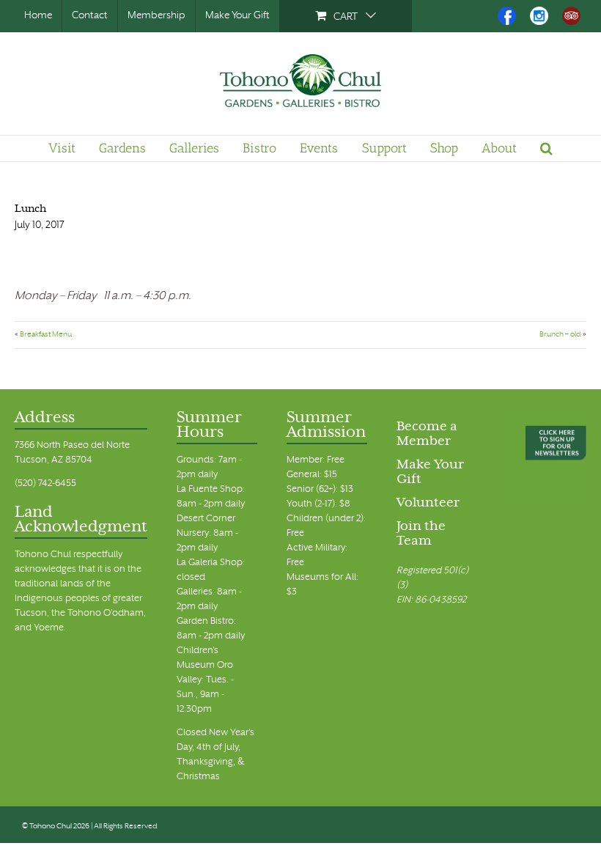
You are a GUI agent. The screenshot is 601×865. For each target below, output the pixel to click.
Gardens (122, 148)
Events (319, 148)
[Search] (546, 148)
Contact (90, 16)
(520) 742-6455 (45, 483)
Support (384, 148)
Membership (156, 16)
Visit (61, 148)
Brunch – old (560, 334)
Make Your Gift (237, 16)
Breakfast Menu (46, 334)
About (499, 148)
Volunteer (428, 503)
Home (38, 16)
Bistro (259, 148)
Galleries (194, 148)
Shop (444, 148)
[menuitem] (345, 16)
